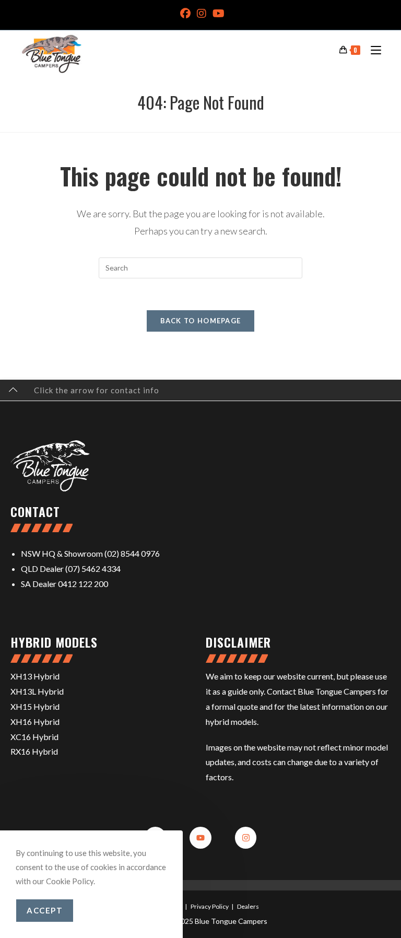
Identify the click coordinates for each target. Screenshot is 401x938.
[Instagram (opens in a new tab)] (201, 13)
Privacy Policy (210, 906)
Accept (45, 910)
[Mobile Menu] (372, 49)
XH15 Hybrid (35, 706)
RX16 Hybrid (34, 751)
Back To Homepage (200, 320)
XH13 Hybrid (35, 676)
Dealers (248, 906)
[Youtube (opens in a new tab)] (217, 13)
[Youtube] (200, 838)
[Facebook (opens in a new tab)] (185, 13)
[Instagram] (246, 838)
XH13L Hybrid (37, 691)
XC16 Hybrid (34, 737)
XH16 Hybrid (35, 721)
